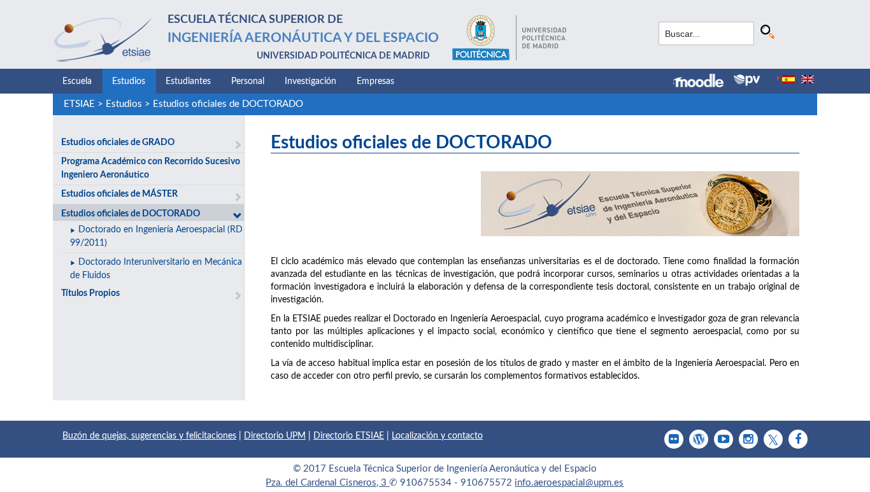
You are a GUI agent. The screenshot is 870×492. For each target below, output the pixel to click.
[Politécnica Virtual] (747, 80)
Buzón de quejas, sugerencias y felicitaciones (149, 436)
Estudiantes (188, 81)
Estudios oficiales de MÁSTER (119, 194)
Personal (247, 81)
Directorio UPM (275, 436)
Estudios (128, 81)
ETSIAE (79, 104)
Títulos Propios (90, 293)
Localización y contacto (437, 436)
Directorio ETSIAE (348, 436)
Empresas (375, 81)
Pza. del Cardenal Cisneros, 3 (327, 483)
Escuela (77, 81)
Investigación (310, 81)
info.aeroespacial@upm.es (569, 483)
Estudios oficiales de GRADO (118, 142)
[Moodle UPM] (703, 82)
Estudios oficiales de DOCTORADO (228, 104)
